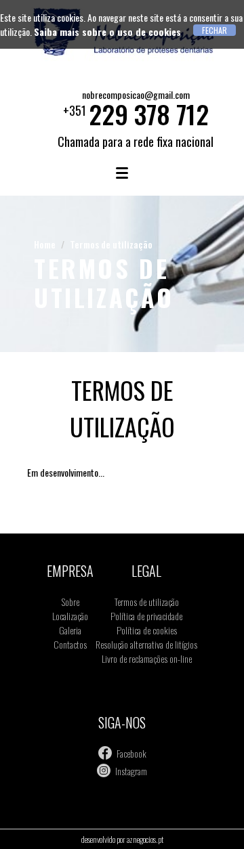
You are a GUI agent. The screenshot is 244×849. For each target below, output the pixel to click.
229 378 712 (149, 114)
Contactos (70, 644)
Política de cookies (147, 630)
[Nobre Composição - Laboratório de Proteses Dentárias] (122, 60)
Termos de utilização (111, 244)
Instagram (131, 771)
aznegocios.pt (145, 839)
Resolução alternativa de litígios (146, 644)
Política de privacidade (146, 616)
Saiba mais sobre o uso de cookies (107, 31)
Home (45, 244)
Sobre (70, 601)
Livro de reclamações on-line (147, 658)
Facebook (131, 753)
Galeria (70, 630)
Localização (70, 616)
